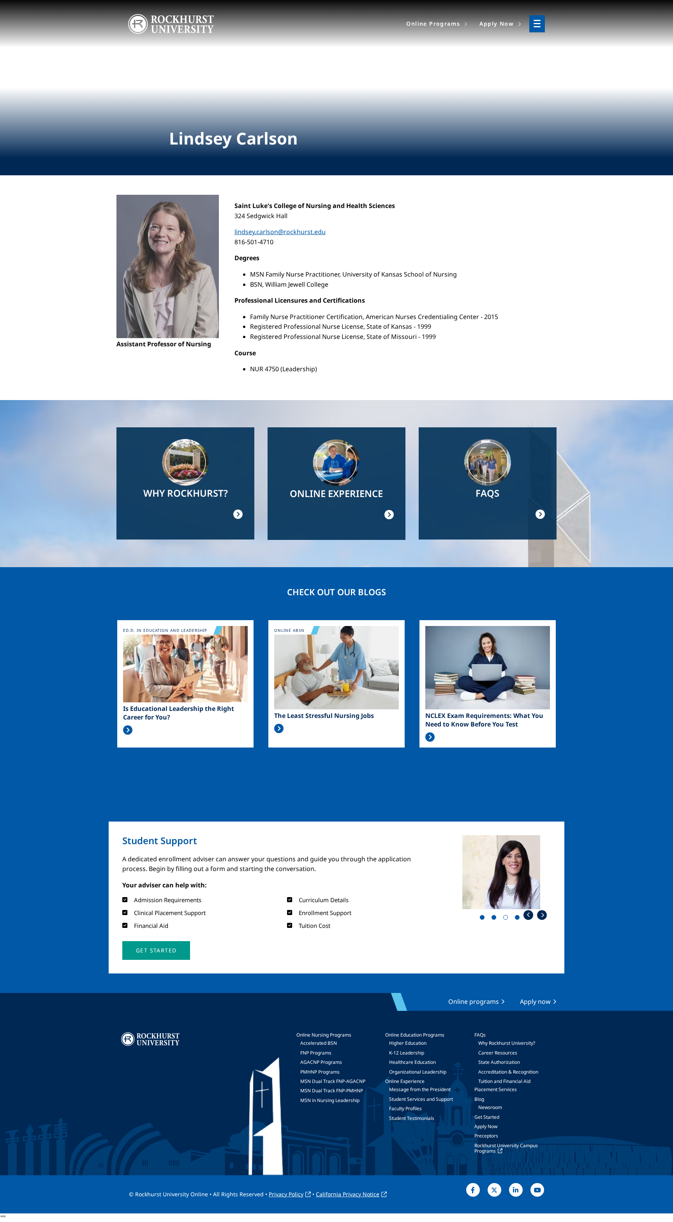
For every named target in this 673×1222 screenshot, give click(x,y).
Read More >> (127, 730)
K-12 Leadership (406, 1052)
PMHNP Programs (320, 1072)
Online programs (473, 1001)
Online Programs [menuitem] (433, 23)
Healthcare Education (412, 1062)
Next (542, 915)
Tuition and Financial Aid (504, 1081)
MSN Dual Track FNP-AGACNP (332, 1081)
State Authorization (499, 1062)
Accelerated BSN (318, 1043)
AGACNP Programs (321, 1062)
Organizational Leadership (417, 1072)
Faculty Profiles (405, 1108)
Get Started (486, 1117)
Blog (479, 1099)
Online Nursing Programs (323, 1035)
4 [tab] (519, 919)
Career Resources (497, 1052)
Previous (528, 915)
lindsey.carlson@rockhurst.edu (280, 231)
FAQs (480, 1035)
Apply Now (485, 1126)
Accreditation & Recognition (508, 1072)
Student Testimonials (411, 1118)
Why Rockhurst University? (506, 1043)
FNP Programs (315, 1052)
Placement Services (495, 1089)
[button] (156, 950)
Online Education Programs (414, 1035)
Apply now (535, 1001)
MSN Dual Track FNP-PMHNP (331, 1090)
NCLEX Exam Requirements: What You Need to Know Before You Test (484, 719)
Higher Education (407, 1043)
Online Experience (405, 1081)
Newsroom (490, 1107)
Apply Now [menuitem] (496, 23)
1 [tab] (484, 919)
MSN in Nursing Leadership (329, 1100)
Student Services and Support (421, 1099)
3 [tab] (507, 919)
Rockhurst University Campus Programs (506, 1148)
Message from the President (420, 1089)
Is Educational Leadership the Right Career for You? (178, 712)
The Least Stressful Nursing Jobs (324, 715)
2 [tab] (495, 919)
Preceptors (486, 1135)
